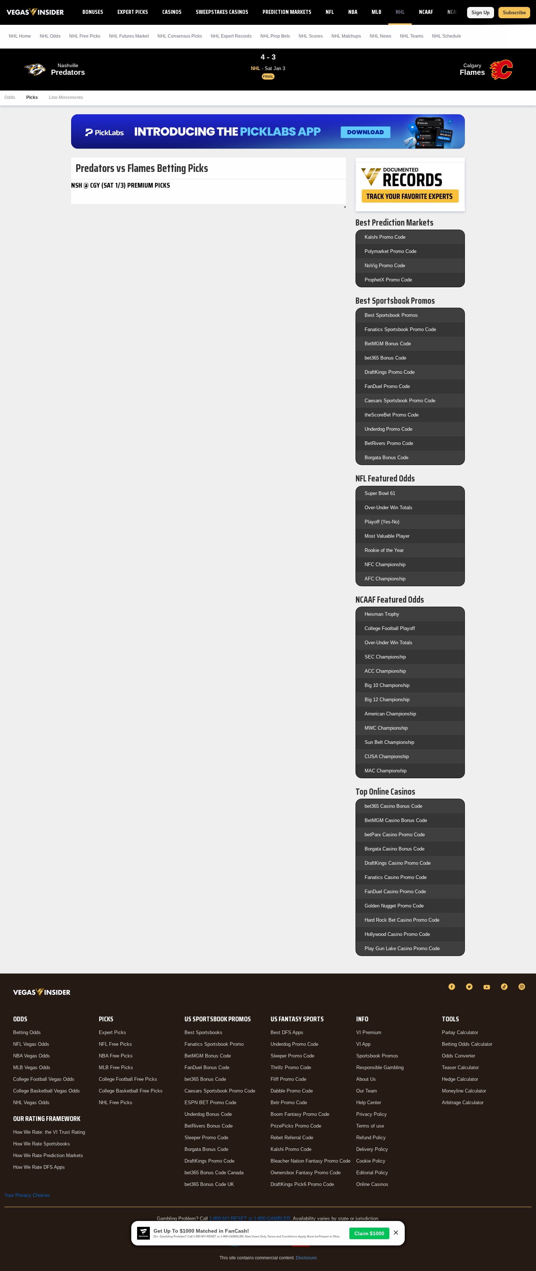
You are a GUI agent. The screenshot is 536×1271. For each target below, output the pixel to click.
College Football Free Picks (128, 1079)
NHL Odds (50, 36)
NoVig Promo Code (385, 265)
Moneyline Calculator (464, 1091)
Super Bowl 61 (380, 493)
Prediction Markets (287, 11)
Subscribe (514, 12)
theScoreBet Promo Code (392, 415)
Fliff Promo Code (288, 1079)
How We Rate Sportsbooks (41, 1144)
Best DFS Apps (287, 1032)
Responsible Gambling (380, 1067)
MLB (376, 11)
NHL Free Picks (115, 1102)
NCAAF (426, 11)
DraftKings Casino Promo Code (398, 863)
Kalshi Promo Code (385, 237)
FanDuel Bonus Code (207, 1067)
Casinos (172, 11)
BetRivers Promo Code (389, 443)
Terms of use (370, 1126)
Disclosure (306, 1257)
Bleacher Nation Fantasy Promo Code (310, 1161)
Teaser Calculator (460, 1067)
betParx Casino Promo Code (395, 834)
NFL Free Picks (115, 1044)
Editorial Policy (372, 1172)
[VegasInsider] (43, 993)
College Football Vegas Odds (43, 1079)
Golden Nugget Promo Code (394, 906)
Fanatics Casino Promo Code (396, 877)
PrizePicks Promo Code (296, 1126)
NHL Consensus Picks (180, 36)
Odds (9, 97)
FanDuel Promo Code (387, 386)
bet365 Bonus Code (385, 358)
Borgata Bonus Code (386, 457)
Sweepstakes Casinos (222, 11)
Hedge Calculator (460, 1079)
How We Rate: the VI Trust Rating (49, 1132)
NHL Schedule (446, 36)
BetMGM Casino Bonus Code (396, 820)
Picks (32, 97)
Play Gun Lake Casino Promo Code (402, 948)
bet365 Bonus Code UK (209, 1184)
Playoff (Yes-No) (382, 522)
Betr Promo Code (289, 1102)
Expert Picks (132, 11)
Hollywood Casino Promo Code (397, 934)
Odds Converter (458, 1056)
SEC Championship (385, 657)
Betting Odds (27, 1032)
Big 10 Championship (387, 685)
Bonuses (92, 11)
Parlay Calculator (460, 1032)
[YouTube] (487, 986)
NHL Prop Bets (275, 36)
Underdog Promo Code (388, 429)
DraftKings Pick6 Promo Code (302, 1184)
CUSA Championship (387, 756)
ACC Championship (385, 671)
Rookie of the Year (384, 550)
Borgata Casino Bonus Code (394, 849)
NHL (400, 11)
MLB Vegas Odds (31, 1067)
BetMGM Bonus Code (388, 343)
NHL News (380, 36)
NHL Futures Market (129, 36)
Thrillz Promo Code (291, 1067)
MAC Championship (386, 770)
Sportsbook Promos (377, 1056)
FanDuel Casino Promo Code (395, 891)
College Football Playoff (390, 628)
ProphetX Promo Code (388, 280)
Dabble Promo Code (292, 1091)
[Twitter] (470, 986)
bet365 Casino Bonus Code (393, 806)
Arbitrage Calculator (462, 1102)
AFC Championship (385, 578)
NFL (330, 11)
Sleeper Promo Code (206, 1137)
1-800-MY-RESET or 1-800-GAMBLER (249, 1218)
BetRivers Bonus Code (209, 1126)
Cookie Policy (370, 1161)
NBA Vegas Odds (31, 1056)
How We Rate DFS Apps (39, 1167)
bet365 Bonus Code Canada (214, 1172)
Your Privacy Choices (27, 1195)
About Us (366, 1079)
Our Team (366, 1091)
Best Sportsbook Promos (391, 315)
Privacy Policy (371, 1114)
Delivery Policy (372, 1149)
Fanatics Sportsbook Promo (214, 1044)
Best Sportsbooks (203, 1032)
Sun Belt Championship (389, 742)
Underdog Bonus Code (208, 1114)
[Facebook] (452, 986)
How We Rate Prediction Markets (48, 1155)
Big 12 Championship (387, 699)
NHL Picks (84, 36)
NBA (352, 11)
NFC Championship (385, 564)
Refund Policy (371, 1137)
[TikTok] (505, 986)
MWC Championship (386, 728)
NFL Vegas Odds (31, 1044)
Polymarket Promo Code (390, 251)
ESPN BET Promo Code (210, 1102)
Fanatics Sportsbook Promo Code (400, 329)
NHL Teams (411, 36)
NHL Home (20, 36)
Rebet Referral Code (292, 1137)
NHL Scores (311, 36)
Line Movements (66, 97)
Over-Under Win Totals (388, 507)
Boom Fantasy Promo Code (300, 1114)
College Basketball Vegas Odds (46, 1091)
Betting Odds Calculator (467, 1044)
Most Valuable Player (387, 536)
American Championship (390, 714)
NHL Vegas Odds (31, 1102)
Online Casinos (372, 1184)
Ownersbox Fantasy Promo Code (306, 1172)
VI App (363, 1044)
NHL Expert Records (231, 36)
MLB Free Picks (116, 1067)
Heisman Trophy (382, 614)
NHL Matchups (346, 36)
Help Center (368, 1102)
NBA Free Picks (116, 1056)
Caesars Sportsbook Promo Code (400, 400)
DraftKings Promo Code (390, 372)
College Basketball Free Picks (131, 1091)
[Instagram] (522, 986)
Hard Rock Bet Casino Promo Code (402, 920)
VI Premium (368, 1032)
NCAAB (454, 11)
